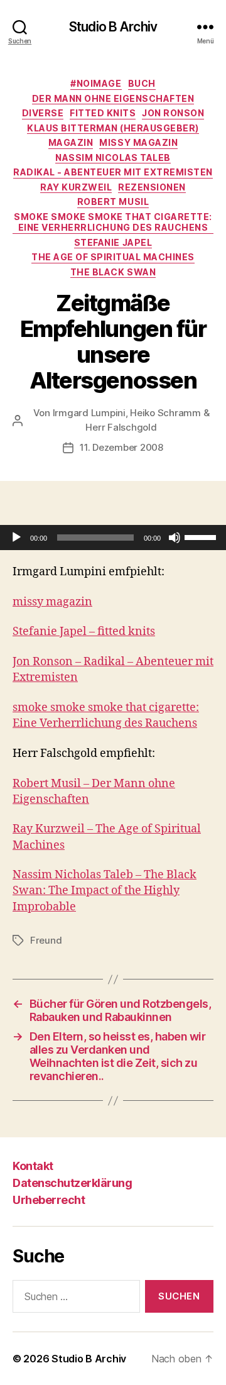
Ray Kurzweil (76, 187)
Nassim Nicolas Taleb (112, 157)
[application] (113, 537)
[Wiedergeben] (16, 537)
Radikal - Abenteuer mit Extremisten (113, 172)
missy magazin (138, 142)
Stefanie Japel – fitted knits (84, 631)
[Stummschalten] (174, 537)
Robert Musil (113, 201)
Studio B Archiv (113, 26)
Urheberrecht (49, 1199)
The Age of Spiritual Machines (113, 256)
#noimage (95, 83)
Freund (46, 940)
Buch (142, 83)
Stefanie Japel (113, 242)
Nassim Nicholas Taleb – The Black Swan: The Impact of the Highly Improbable (104, 890)
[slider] (202, 536)
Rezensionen (152, 187)
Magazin (71, 142)
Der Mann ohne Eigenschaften (113, 98)
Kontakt (33, 1166)
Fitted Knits (103, 113)
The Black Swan (113, 272)
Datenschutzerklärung (72, 1182)
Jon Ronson (173, 113)
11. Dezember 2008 (121, 447)
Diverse (43, 113)
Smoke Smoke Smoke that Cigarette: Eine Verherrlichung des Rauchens (113, 222)
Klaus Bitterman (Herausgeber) (113, 128)
